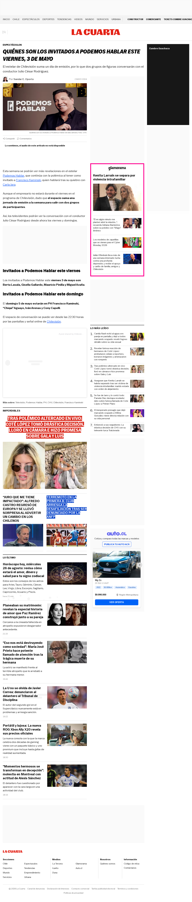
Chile (16, 19)
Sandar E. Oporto (23, 79)
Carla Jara (9, 184)
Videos (78, 19)
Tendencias (64, 19)
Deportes (48, 19)
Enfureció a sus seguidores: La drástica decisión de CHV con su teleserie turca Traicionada (110, 427)
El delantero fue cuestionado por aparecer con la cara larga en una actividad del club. (21, 786)
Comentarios (26, 138)
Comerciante (153, 19)
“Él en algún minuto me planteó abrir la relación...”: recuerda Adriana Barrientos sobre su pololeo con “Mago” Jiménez (107, 225)
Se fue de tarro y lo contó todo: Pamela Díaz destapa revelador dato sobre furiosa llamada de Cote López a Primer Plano (111, 399)
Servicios (103, 19)
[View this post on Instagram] (32, 363)
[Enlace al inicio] (117, 168)
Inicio (6, 19)
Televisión (20, 402)
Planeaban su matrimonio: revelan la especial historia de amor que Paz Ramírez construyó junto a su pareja (23, 611)
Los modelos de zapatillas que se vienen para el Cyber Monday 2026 (106, 242)
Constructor (135, 19)
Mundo (89, 19)
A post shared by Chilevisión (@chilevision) (78, 334)
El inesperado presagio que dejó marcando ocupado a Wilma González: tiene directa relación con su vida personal (111, 414)
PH (45, 402)
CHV (50, 402)
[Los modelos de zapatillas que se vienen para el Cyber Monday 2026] (132, 243)
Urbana (116, 19)
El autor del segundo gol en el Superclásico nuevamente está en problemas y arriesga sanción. (22, 708)
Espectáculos (31, 19)
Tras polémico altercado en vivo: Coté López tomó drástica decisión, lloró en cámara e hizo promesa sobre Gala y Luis (111, 370)
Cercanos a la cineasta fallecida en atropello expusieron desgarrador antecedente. (22, 625)
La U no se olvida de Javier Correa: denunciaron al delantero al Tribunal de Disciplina (22, 694)
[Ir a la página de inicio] (96, 32)
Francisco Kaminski (28, 180)
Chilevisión (54, 321)
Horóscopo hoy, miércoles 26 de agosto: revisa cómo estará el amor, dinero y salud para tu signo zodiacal (23, 570)
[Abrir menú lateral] (4, 32)
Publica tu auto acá (116, 544)
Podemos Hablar (34, 402)
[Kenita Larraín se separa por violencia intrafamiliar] (117, 198)
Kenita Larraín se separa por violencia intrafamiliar (114, 177)
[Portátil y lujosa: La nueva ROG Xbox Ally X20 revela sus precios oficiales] (67, 735)
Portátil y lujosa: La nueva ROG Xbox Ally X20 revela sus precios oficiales (22, 729)
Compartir (10, 138)
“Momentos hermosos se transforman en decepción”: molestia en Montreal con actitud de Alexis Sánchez (23, 772)
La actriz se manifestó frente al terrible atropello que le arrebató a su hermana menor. (22, 671)
